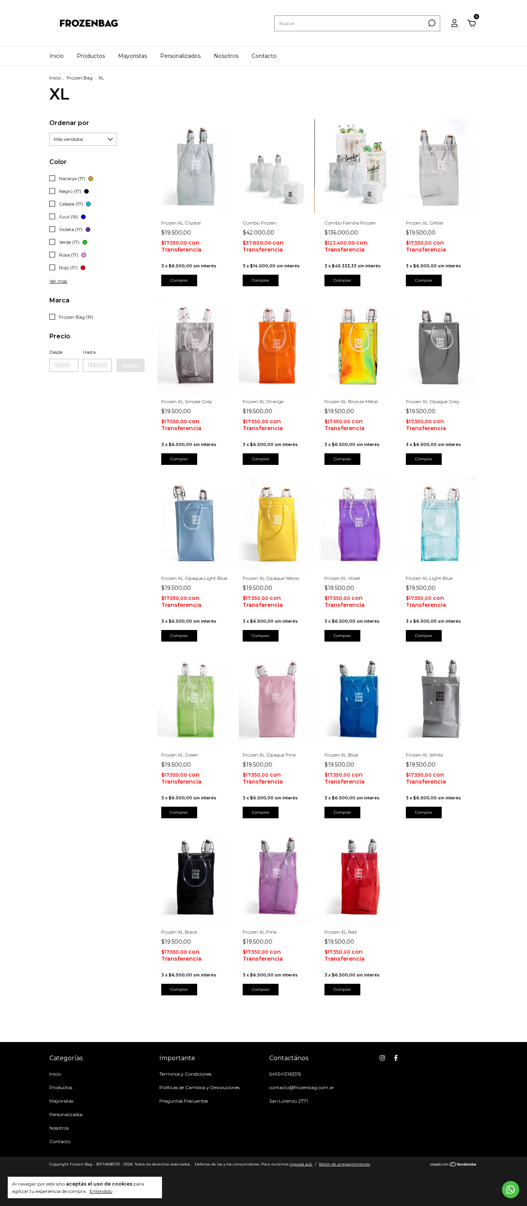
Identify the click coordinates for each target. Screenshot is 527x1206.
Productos (91, 55)
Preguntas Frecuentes (183, 1101)
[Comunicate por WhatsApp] (510, 1189)
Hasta (89, 352)
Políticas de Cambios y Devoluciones (199, 1087)
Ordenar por (69, 123)
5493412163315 (285, 1074)
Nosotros (226, 55)
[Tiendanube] (453, 1165)
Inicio (56, 55)
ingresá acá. (301, 1164)
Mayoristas (132, 55)
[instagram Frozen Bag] (382, 1058)
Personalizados (180, 55)
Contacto (264, 55)
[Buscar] (431, 23)
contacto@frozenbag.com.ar (301, 1087)
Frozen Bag (80, 78)
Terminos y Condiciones (185, 1074)
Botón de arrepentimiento (344, 1164)
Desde (55, 352)
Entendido (101, 1191)
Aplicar (130, 365)
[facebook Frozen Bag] (396, 1058)
